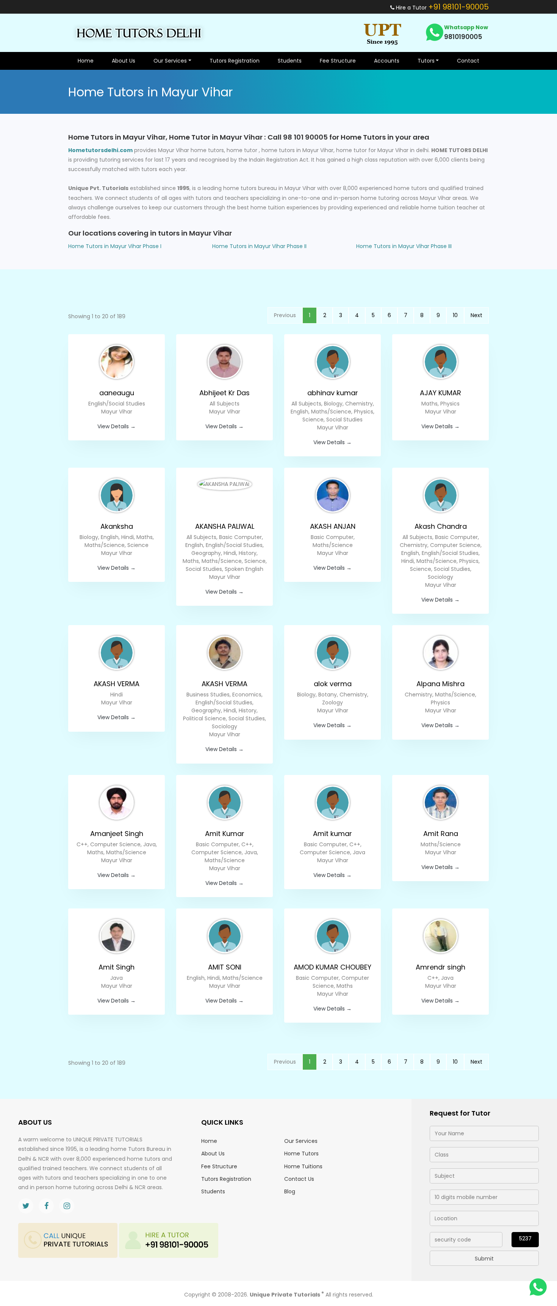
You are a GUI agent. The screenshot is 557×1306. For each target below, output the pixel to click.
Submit (484, 1258)
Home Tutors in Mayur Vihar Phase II (259, 246)
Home (86, 60)
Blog (289, 1191)
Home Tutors (301, 1153)
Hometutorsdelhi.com (100, 150)
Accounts (386, 60)
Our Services (301, 1141)
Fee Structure (338, 60)
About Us (123, 60)
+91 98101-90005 (458, 7)
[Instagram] (66, 1205)
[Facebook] (46, 1205)
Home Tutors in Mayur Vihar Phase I (114, 246)
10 (455, 315)
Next (476, 315)
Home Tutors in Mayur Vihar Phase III (404, 246)
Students (290, 60)
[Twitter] (25, 1205)
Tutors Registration (235, 60)
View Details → (116, 426)
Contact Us (299, 1179)
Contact (468, 60)
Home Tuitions (303, 1166)
